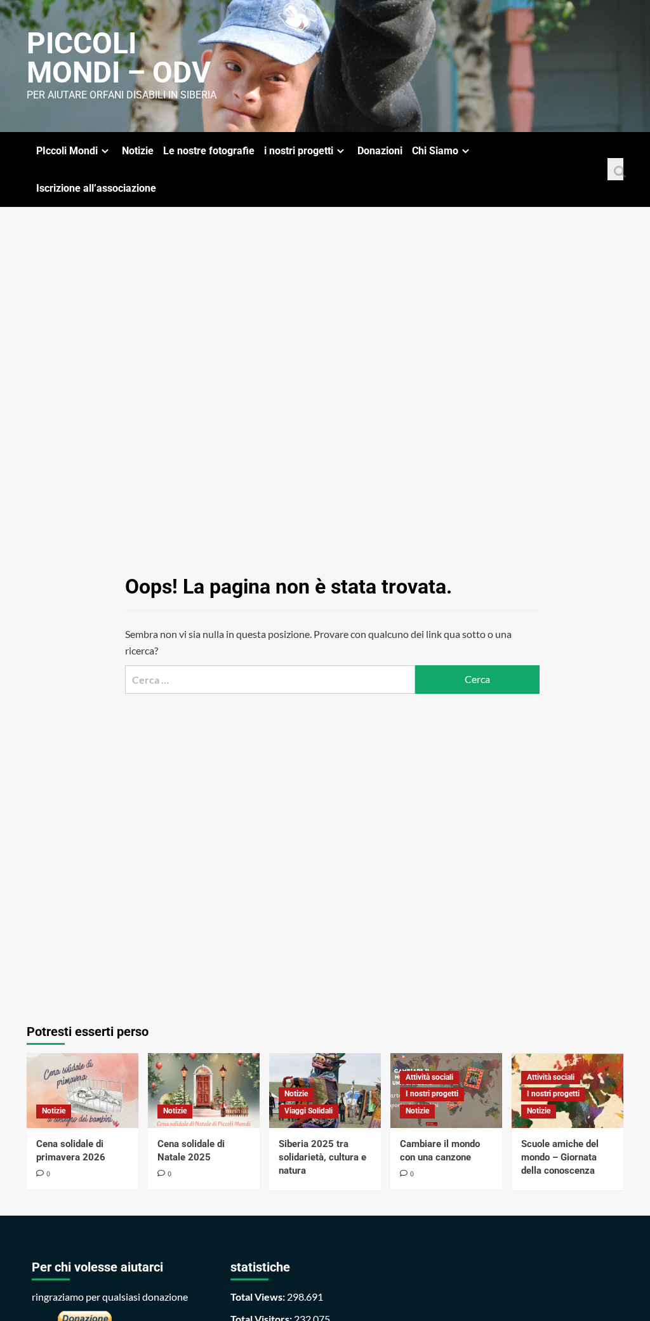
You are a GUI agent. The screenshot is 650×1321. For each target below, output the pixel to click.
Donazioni (379, 151)
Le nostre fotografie (209, 151)
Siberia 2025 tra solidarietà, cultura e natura (322, 1157)
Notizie (138, 151)
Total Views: (258, 1297)
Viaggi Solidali (308, 1110)
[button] (615, 169)
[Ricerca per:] (270, 679)
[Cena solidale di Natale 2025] (204, 1090)
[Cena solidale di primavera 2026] (82, 1090)
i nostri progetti (298, 151)
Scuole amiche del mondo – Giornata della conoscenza (560, 1157)
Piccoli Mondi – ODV (119, 58)
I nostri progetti (432, 1093)
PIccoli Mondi (67, 151)
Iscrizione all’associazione (96, 188)
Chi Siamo (435, 151)
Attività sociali (429, 1077)
